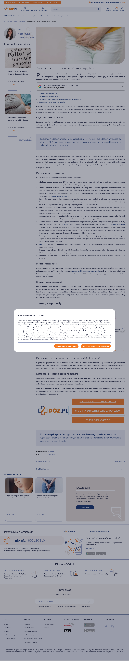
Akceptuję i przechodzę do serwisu (96, 346)
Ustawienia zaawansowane (66, 346)
